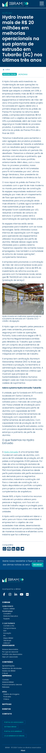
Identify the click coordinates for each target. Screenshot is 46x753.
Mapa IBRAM (8, 638)
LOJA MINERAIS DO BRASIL (14, 736)
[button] (42, 4)
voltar (7, 70)
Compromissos (9, 628)
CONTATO (7, 714)
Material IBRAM (8, 682)
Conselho (7, 613)
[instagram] (10, 594)
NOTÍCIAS (6, 704)
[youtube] (21, 594)
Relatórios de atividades (12, 668)
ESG (4, 631)
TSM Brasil (7, 640)
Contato (5, 680)
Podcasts (7, 697)
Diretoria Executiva (10, 616)
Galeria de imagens (11, 694)
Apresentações (8, 666)
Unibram (6, 643)
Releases (5, 687)
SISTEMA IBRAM (10, 727)
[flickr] (27, 594)
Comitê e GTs (8, 626)
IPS (4, 636)
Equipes (6, 619)
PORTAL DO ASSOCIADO (13, 722)
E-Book (5, 673)
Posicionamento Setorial (12, 684)
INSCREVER (37, 565)
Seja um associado (10, 657)
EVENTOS (6, 709)
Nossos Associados (10, 649)
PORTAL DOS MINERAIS (13, 731)
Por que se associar (10, 652)
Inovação (7, 633)
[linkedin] (15, 594)
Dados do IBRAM (8, 671)
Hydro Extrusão (11, 452)
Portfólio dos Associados (12, 654)
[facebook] (4, 594)
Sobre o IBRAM (9, 609)
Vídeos (6, 699)
